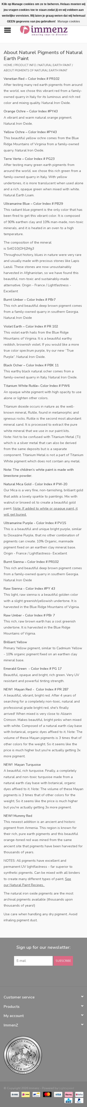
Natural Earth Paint (54, 65)
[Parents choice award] (43, 1055)
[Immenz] (51, 30)
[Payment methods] (14, 1094)
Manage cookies (69, 21)
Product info (25, 65)
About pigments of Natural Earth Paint (35, 70)
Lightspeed (66, 1088)
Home (8, 65)
